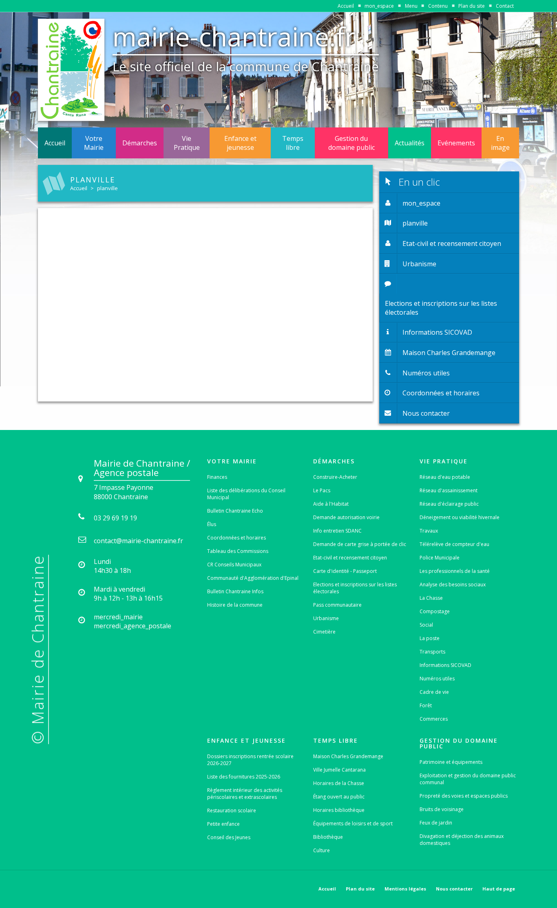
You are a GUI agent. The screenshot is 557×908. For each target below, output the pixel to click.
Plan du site (471, 5)
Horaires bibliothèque (339, 810)
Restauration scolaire (231, 810)
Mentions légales (405, 889)
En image (500, 143)
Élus (211, 524)
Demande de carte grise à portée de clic (359, 544)
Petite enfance (223, 823)
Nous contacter (454, 889)
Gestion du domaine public (351, 143)
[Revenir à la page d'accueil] (71, 70)
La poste (430, 638)
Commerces (434, 718)
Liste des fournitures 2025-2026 (243, 776)
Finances (217, 477)
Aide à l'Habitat (331, 503)
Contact (505, 5)
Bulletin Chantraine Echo (235, 510)
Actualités (409, 142)
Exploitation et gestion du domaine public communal (468, 779)
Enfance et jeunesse (240, 143)
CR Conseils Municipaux (234, 564)
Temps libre (292, 143)
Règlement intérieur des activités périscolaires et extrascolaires (244, 794)
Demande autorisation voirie (346, 517)
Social (426, 624)
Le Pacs (321, 490)
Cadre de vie (434, 692)
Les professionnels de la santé (455, 571)
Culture (321, 850)
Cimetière (324, 631)
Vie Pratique (187, 143)
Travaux (429, 530)
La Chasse (431, 597)
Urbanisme (326, 618)
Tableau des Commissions (237, 551)
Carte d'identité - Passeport (345, 571)
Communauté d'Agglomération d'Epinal (252, 578)
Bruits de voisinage (442, 809)
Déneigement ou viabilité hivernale (460, 517)
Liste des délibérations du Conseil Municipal (246, 494)
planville (107, 188)
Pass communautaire (337, 604)
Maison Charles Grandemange (348, 756)
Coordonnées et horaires (236, 537)
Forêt (426, 705)
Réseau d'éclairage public (449, 503)
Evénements (456, 142)
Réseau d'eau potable (445, 477)
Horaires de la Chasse (338, 783)
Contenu (438, 5)
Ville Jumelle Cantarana (339, 769)
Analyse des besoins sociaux (453, 584)
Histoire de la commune (235, 604)
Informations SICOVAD (445, 665)
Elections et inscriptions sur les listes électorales (355, 588)
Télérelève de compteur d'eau (454, 544)
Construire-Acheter (335, 477)
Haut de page (498, 889)
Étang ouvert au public (339, 796)
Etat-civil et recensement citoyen (350, 557)
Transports (432, 651)
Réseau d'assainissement (448, 490)
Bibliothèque (328, 836)
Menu (411, 5)
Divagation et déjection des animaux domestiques (462, 840)
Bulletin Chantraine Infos (235, 591)
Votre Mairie (94, 143)
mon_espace (379, 5)
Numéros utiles (437, 678)
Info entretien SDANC (337, 530)
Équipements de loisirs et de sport (353, 823)
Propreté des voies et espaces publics (464, 795)
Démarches (139, 142)
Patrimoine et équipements (451, 762)
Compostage (435, 611)
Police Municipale (440, 557)
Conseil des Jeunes (228, 837)
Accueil (346, 5)
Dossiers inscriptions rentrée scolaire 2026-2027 (250, 760)
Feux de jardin (436, 822)
